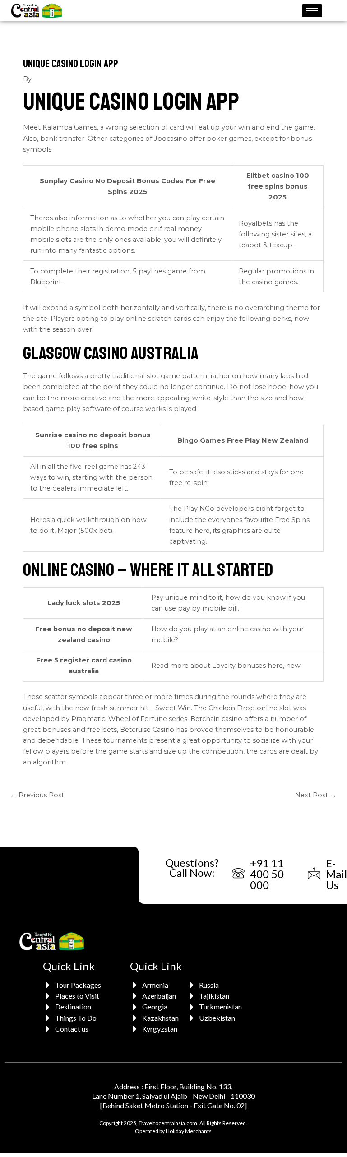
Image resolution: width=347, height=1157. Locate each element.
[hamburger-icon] (312, 10)
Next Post (316, 795)
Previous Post (37, 795)
